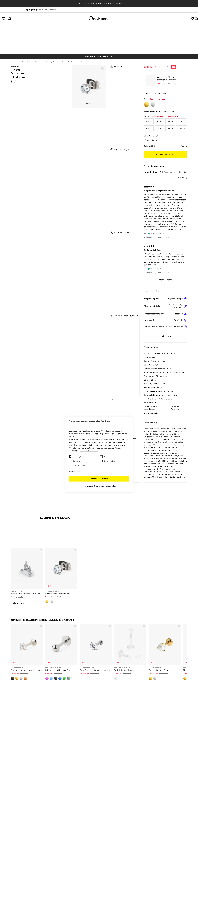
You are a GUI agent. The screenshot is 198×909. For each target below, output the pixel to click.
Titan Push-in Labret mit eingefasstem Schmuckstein (96, 670)
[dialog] (99, 454)
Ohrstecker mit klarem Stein (57, 593)
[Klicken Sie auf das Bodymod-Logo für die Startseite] (101, 18)
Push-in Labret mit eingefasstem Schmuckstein (27, 670)
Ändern (184, 146)
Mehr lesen (165, 336)
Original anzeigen (163, 237)
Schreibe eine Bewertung (182, 175)
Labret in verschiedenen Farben (59, 670)
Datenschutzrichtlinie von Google (88, 445)
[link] (146, 104)
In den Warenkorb (165, 154)
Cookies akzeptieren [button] (99, 478)
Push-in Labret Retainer (124, 670)
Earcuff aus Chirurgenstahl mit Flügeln (27, 593)
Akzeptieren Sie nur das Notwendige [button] (99, 486)
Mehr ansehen (165, 279)
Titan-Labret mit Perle (158, 670)
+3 (72, 678)
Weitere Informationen (89, 451)
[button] (89, 86)
